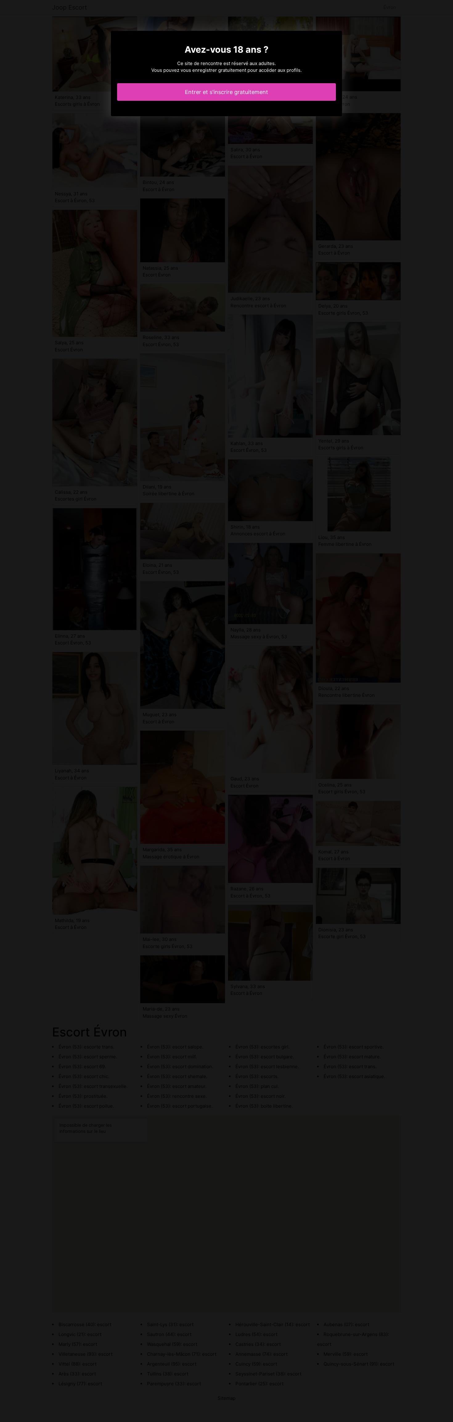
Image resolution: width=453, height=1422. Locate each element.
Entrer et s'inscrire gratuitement (226, 92)
